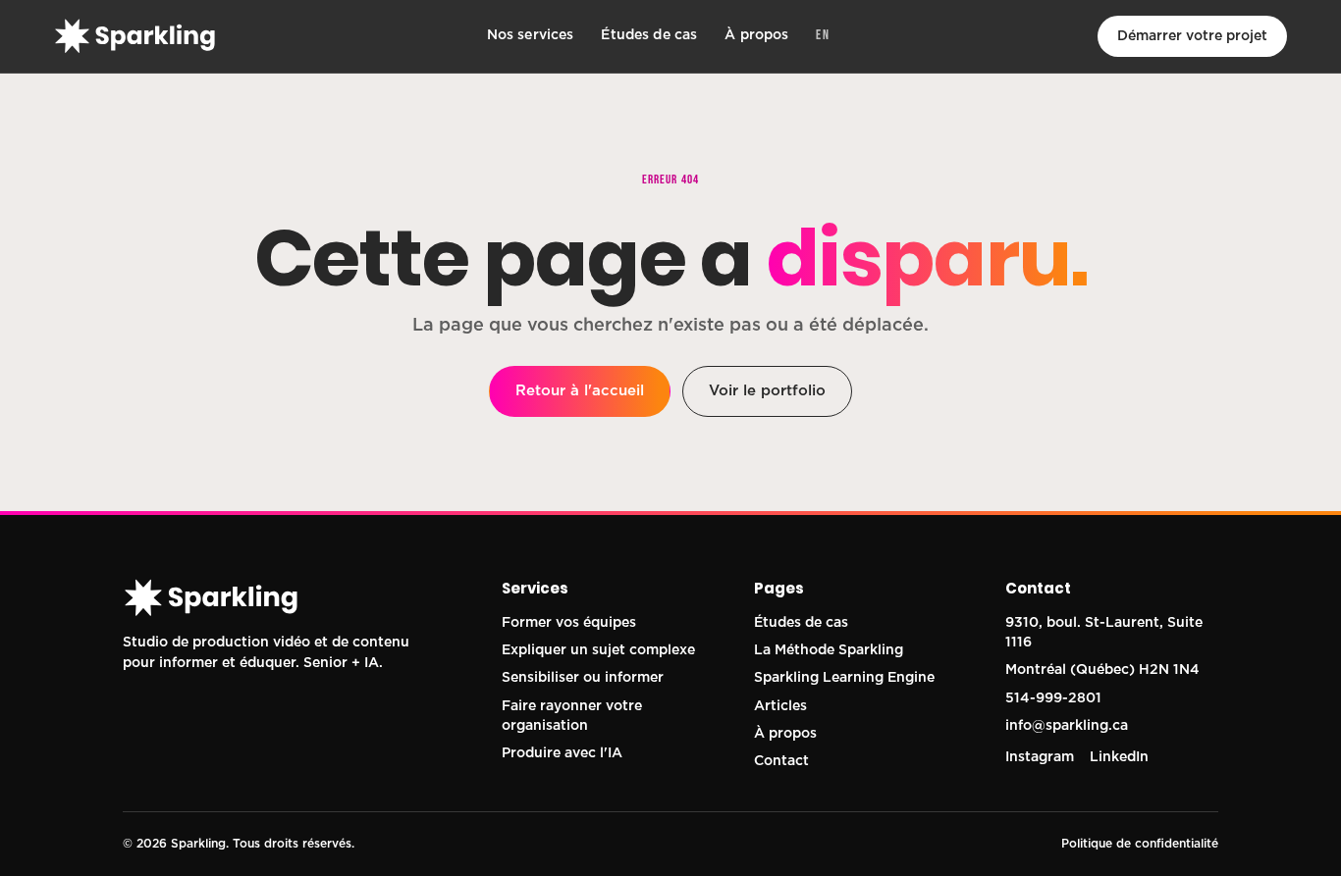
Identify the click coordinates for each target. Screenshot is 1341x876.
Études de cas (649, 35)
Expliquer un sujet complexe (598, 650)
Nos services (530, 35)
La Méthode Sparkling (828, 650)
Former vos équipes (569, 623)
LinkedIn (1119, 757)
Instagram (1039, 757)
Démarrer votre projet (1192, 36)
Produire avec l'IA (562, 753)
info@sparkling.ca (1066, 726)
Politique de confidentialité (1139, 844)
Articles (780, 706)
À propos (756, 35)
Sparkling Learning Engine (844, 678)
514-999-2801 (1053, 698)
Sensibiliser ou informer (583, 678)
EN (823, 34)
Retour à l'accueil (579, 391)
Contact (781, 761)
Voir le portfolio (767, 391)
